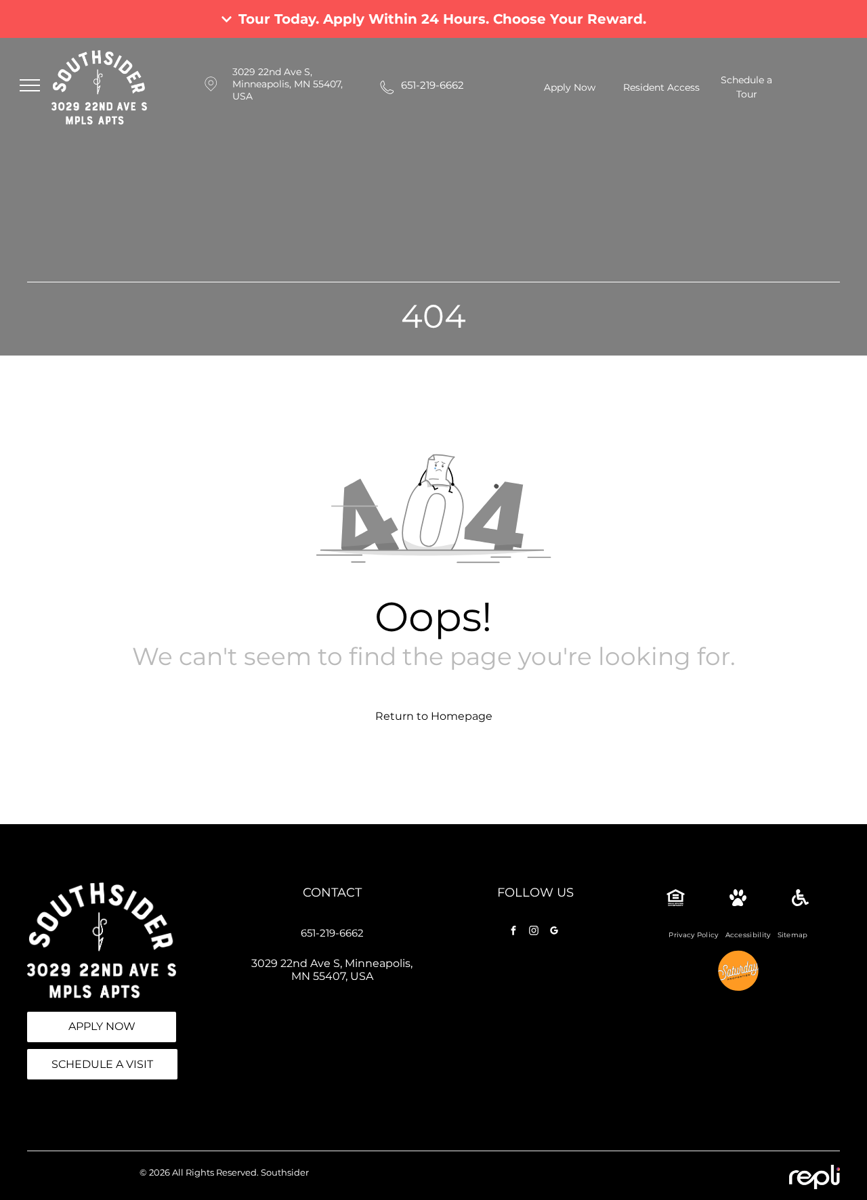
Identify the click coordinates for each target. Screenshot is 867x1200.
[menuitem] (693, 935)
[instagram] (533, 932)
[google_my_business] (554, 932)
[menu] (29, 85)
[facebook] (513, 932)
